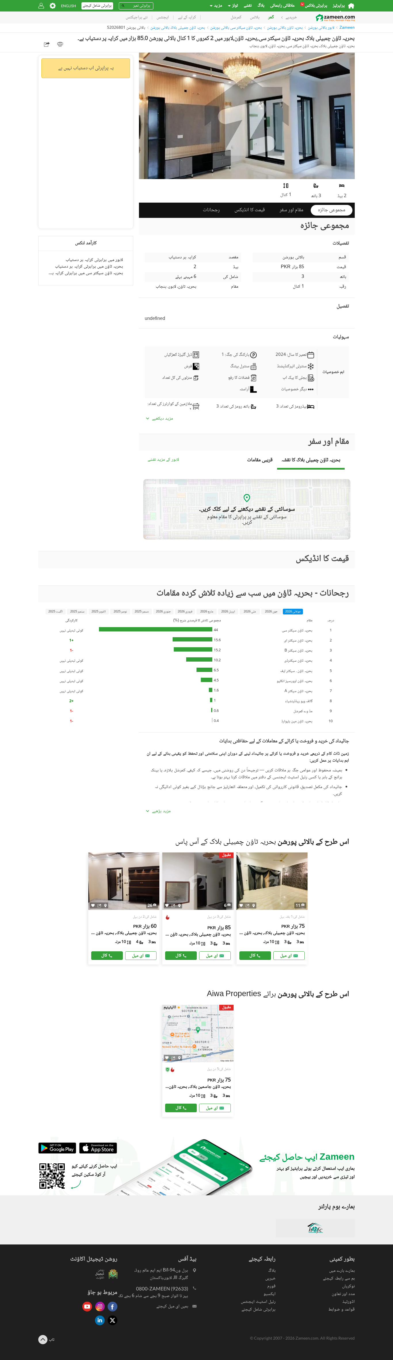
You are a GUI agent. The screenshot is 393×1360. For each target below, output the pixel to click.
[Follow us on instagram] (98, 1312)
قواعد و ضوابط (341, 1309)
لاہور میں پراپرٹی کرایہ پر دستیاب (94, 260)
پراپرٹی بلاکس (314, 6)
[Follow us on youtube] (85, 1312)
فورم (271, 1286)
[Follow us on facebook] (111, 1312)
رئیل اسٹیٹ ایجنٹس (258, 1301)
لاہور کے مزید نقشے (163, 460)
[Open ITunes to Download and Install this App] (96, 1153)
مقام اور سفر (291, 210)
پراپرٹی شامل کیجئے (258, 1309)
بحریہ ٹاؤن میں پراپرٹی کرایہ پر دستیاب (89, 266)
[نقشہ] (105, 905)
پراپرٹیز (339, 6)
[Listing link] (124, 908)
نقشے (248, 6)
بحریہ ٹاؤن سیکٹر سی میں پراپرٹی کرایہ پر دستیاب (86, 273)
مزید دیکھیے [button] (162, 418)
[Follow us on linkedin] (98, 1326)
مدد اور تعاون (343, 1294)
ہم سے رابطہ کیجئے (339, 1278)
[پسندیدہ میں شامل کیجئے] (93, 905)
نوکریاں (348, 1286)
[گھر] (351, 6)
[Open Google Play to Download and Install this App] (57, 1153)
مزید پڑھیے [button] (161, 811)
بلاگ (260, 6)
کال (104, 955)
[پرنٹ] (60, 44)
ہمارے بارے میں (342, 1270)
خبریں (270, 1278)
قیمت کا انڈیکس (249, 210)
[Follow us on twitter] (111, 1326)
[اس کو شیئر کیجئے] (99, 905)
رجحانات (211, 210)
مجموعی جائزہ (331, 210)
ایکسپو (270, 1294)
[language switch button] (68, 5)
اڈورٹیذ (348, 1301)
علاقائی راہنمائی (282, 6)
